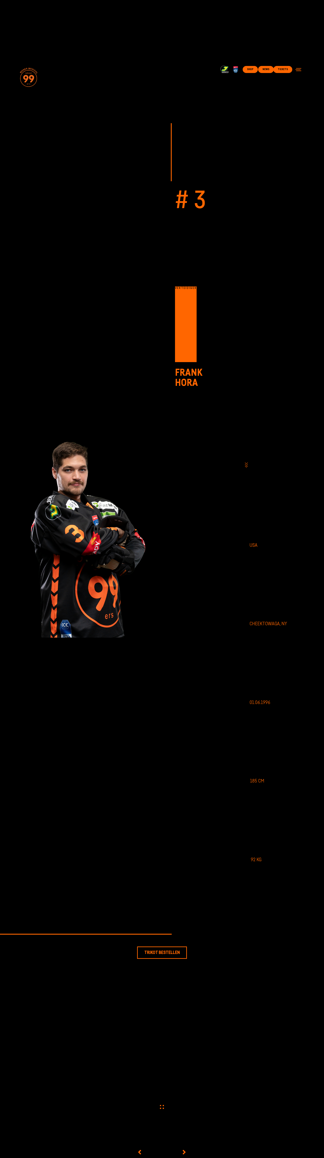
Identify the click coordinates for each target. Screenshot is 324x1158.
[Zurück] (149, 1152)
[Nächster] (175, 1152)
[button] (298, 69)
